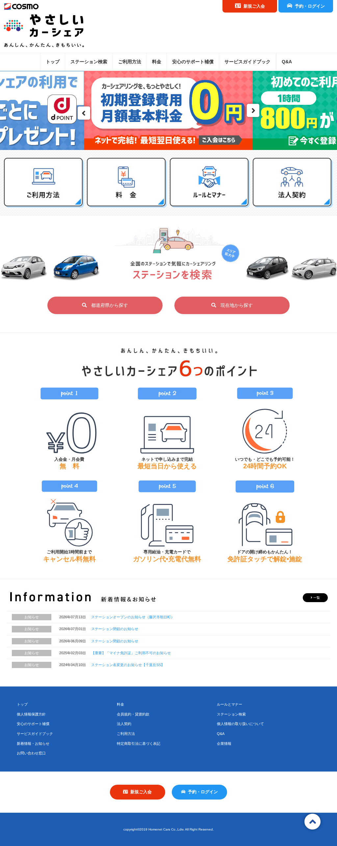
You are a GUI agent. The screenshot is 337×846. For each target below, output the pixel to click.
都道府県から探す (107, 305)
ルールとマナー (229, 704)
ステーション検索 (88, 61)
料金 (156, 61)
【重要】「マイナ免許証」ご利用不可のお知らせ (131, 653)
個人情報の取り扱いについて (240, 724)
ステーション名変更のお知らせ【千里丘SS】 (128, 665)
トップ (53, 61)
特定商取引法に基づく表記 (138, 743)
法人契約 (124, 724)
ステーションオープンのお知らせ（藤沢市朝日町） (132, 617)
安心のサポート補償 (193, 61)
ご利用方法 (129, 61)
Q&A (287, 61)
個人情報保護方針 (31, 714)
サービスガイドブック (247, 61)
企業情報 (224, 743)
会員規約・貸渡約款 (133, 714)
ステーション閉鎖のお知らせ (114, 629)
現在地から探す (234, 305)
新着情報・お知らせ (33, 743)
